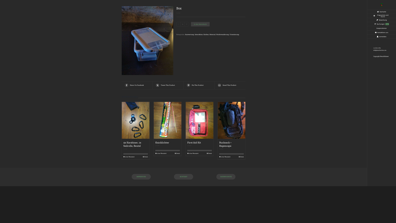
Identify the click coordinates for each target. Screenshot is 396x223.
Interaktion (199, 34)
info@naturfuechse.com (379, 50)
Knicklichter (162, 142)
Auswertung (189, 34)
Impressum (141, 177)
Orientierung (234, 34)
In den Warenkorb (200, 24)
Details (146, 157)
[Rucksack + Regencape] (231, 120)
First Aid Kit (194, 142)
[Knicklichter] (167, 120)
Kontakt (183, 177)
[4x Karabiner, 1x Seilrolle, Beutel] (135, 120)
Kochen (206, 34)
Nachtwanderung (222, 34)
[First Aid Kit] (199, 120)
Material (212, 34)
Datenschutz (226, 177)
